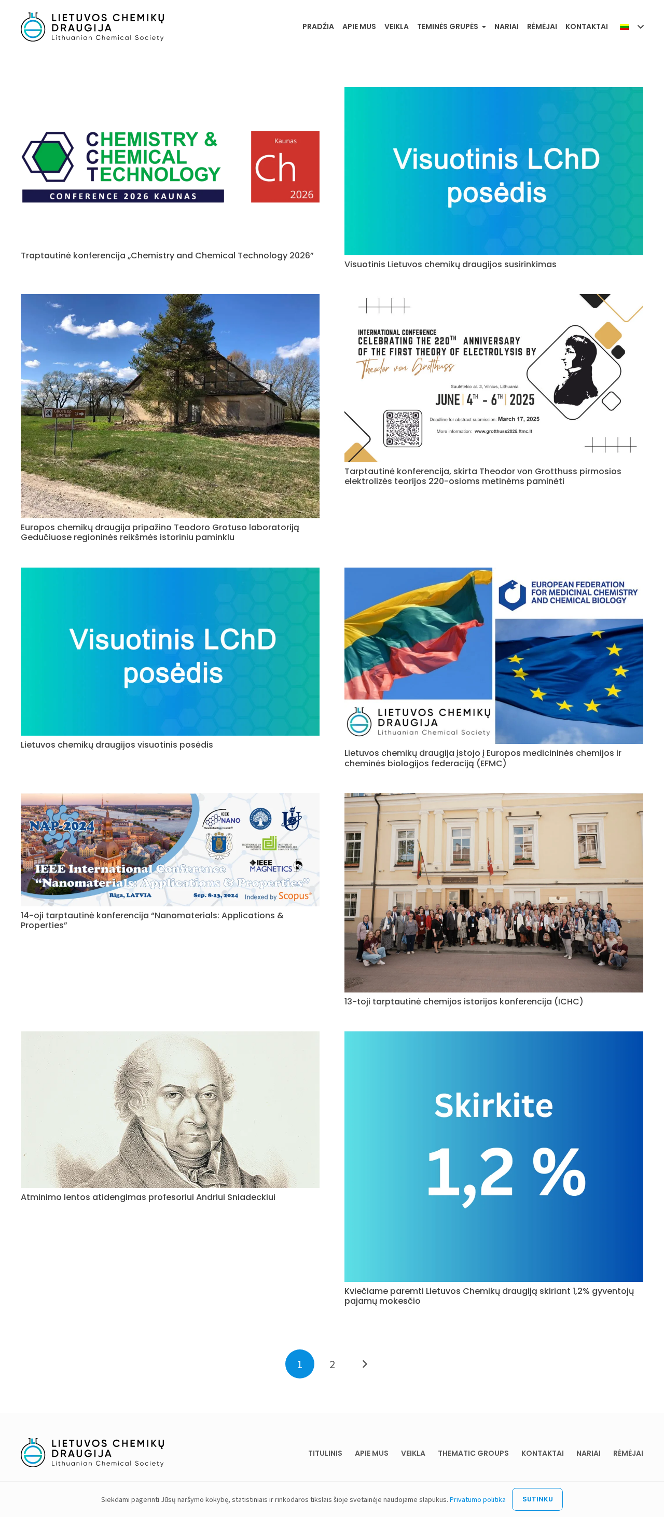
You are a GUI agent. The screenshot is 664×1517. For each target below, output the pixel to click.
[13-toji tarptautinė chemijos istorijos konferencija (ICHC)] (493, 799)
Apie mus (372, 1453)
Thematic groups (473, 1453)
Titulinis (325, 1453)
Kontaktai (542, 1453)
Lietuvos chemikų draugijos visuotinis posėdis (117, 745)
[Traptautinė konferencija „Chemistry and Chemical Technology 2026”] (170, 93)
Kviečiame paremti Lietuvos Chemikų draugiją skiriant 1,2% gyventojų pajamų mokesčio (489, 1296)
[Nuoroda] (92, 27)
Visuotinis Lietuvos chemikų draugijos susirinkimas (450, 264)
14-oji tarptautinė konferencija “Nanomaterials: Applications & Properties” (152, 920)
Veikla (413, 1453)
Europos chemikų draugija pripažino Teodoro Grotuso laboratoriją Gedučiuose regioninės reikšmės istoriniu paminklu (160, 532)
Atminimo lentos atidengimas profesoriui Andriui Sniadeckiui (148, 1197)
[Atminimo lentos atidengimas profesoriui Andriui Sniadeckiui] (170, 1037)
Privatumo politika (478, 1499)
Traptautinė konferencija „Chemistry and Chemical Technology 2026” (167, 255)
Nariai (588, 1453)
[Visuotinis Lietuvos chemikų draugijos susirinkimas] (493, 93)
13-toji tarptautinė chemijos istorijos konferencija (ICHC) (464, 1002)
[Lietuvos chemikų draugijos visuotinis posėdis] (170, 573)
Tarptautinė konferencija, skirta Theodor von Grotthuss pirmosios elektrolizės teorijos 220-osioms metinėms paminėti (482, 476)
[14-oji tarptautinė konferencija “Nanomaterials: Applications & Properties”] (170, 799)
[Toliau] (364, 1363)
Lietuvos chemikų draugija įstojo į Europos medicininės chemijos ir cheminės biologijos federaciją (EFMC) (482, 758)
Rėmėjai (628, 1453)
